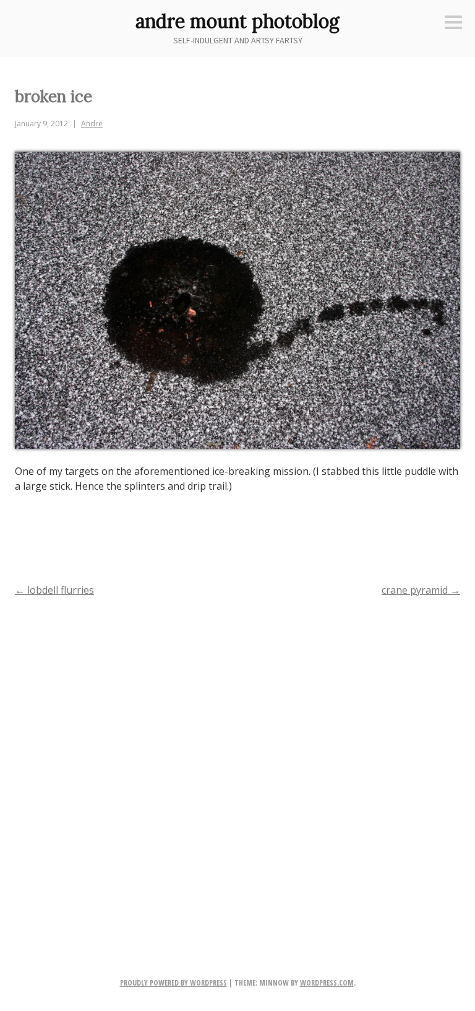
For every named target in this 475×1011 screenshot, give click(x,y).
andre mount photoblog (237, 21)
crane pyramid (421, 590)
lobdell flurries (54, 590)
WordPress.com (327, 983)
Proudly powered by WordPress (173, 983)
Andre (92, 123)
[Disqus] (237, 767)
